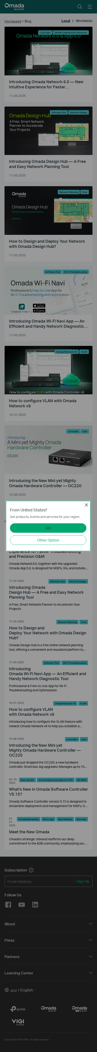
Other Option (48, 540)
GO (48, 528)
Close (86, 505)
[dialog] (48, 526)
